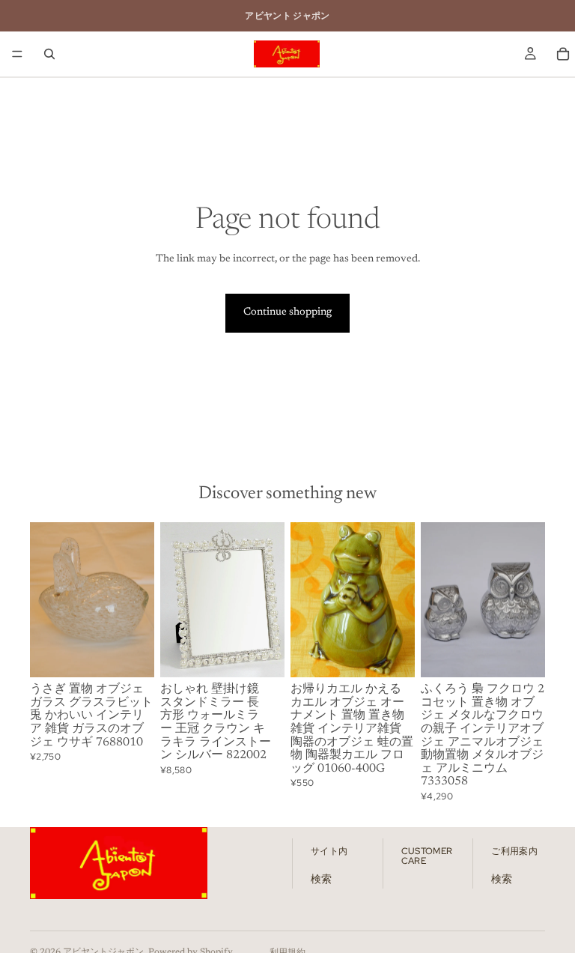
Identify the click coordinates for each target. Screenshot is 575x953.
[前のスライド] (46, 600)
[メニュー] (17, 54)
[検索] (49, 53)
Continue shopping (287, 312)
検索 (321, 880)
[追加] (131, 654)
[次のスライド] (137, 600)
